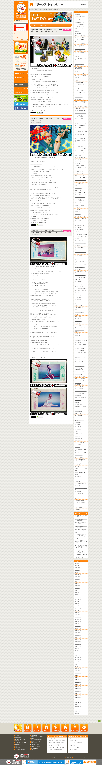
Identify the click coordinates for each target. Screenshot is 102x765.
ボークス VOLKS (73, 749)
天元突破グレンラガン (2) (80, 472)
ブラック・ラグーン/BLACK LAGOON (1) (80, 345)
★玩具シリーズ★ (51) (79, 205)
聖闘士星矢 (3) (78, 309)
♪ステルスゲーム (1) (79, 171)
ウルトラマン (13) (78, 413)
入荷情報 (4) (77, 509)
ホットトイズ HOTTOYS (75, 751)
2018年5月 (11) (78, 585)
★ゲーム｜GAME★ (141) (80, 92)
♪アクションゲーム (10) (79, 175)
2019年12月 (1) (78, 565)
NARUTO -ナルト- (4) (79, 307)
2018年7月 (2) (77, 581)
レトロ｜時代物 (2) (78, 227)
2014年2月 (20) (78, 697)
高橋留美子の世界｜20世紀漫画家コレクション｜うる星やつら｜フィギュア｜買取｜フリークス (47, 30)
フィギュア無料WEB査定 (20, 739)
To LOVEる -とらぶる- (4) (80, 295)
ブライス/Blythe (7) (78, 238)
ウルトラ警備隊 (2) (78, 411)
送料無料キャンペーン (35, 741)
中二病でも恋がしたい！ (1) (80, 479)
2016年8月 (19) (78, 630)
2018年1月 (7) (77, 594)
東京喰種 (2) (77, 335)
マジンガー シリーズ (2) (79, 380)
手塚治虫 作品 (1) (78, 321)
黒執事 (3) (77, 292)
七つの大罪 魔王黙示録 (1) (80, 267)
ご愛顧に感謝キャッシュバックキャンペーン (37, 736)
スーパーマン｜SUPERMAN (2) (80, 40)
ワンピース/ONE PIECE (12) (80, 290)
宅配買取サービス (18, 744)
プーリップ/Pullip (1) (79, 240)
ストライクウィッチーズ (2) (80, 355)
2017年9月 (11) (78, 603)
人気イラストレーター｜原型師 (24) (81, 489)
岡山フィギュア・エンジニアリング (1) (80, 87)
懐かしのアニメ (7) (78, 400)
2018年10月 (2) (78, 574)
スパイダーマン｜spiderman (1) (80, 53)
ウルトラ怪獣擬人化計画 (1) (80, 275)
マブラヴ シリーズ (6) (79, 118)
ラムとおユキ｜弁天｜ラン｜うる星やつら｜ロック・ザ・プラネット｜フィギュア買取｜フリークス (47, 231)
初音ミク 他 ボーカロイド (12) (81, 264)
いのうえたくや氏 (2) (79, 493)
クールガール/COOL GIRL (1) (80, 236)
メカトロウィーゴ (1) (79, 207)
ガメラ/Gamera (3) (78, 429)
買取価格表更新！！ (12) (80, 22)
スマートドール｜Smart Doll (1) (80, 253)
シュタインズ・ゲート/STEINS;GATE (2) (79, 116)
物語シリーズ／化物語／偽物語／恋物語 (57, 740)
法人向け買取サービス (19, 747)
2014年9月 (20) (78, 682)
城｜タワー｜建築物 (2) (79, 229)
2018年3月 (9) (77, 590)
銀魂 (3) (76, 314)
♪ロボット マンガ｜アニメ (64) (81, 364)
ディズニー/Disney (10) (79, 24)
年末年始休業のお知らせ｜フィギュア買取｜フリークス (81, 520)
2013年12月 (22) (78, 702)
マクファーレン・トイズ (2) (80, 223)
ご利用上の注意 (68, 757)
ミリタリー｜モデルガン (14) (80, 26)
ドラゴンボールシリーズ (54, 745)
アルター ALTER (73, 740)
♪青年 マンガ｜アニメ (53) (80, 327)
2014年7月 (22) (78, 686)
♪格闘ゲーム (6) (78, 190)
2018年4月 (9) (77, 588)
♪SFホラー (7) (77, 71)
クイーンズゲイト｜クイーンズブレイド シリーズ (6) (80, 200)
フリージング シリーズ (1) (80, 350)
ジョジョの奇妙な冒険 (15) (80, 283)
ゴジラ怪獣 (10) (78, 426)
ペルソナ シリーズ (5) (79, 150)
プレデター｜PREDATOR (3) (80, 75)
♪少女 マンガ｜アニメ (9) (80, 357)
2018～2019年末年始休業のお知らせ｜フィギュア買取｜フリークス (81, 531)
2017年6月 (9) (77, 610)
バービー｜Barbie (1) (79, 255)
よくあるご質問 (34, 748)
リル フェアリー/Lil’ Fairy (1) (80, 243)
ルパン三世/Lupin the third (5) (81, 340)
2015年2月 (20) (78, 670)
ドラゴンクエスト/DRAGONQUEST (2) (79, 128)
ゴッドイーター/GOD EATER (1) (80, 181)
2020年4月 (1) (77, 563)
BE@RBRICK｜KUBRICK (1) (80, 218)
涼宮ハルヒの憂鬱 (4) (79, 455)
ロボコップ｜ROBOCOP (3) (80, 35)
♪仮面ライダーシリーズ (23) (80, 406)
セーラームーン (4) (78, 359)
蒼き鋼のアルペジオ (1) (79, 348)
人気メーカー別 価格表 (35, 746)
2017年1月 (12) (78, 621)
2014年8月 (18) (78, 684)
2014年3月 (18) (78, 695)
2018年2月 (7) (77, 592)
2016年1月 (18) (78, 646)
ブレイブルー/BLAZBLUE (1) (80, 192)
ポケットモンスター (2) (79, 144)
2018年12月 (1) (78, 572)
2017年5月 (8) (77, 612)
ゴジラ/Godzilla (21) (79, 424)
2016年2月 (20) (78, 644)
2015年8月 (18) (78, 657)
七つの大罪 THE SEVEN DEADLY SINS (57, 751)
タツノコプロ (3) (78, 325)
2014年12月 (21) (78, 675)
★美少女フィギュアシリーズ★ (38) (81, 258)
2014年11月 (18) (78, 677)
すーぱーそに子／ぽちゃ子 (54, 738)
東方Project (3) (78, 202)
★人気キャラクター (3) (79, 500)
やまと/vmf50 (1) (78, 245)
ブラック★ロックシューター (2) (80, 272)
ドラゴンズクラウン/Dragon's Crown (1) (81, 135)
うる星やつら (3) (78, 297)
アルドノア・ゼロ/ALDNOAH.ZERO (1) (79, 384)
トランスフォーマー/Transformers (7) (79, 369)
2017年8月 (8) (77, 605)
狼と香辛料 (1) (78, 476)
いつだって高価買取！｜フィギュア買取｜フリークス (81, 527)
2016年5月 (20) (78, 637)
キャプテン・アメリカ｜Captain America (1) (80, 50)
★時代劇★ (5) (77, 485)
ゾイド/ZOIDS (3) (78, 374)
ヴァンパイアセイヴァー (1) (80, 194)
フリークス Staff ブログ (20, 749)
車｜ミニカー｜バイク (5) (80, 216)
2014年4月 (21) (78, 693)
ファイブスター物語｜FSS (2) (81, 391)
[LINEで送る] (40, 112)
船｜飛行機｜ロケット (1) (80, 231)
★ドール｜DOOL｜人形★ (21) (81, 234)
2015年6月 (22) (78, 661)
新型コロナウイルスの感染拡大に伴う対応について (81, 516)
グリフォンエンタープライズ (75, 747)
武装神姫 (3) (77, 209)
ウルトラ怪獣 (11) (78, 415)
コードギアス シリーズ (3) (80, 376)
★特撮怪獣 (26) (78, 422)
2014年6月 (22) (78, 688)
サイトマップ (85, 757)
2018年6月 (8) (77, 583)
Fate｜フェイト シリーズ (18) (81, 106)
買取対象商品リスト (35, 742)
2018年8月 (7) (77, 579)
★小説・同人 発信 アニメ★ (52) (80, 450)
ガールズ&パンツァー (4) (80, 342)
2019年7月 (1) (77, 567)
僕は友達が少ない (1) (79, 466)
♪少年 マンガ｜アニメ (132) (80, 279)
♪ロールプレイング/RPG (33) (80, 123)
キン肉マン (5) (78, 299)
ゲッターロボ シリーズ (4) (80, 366)
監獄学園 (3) (77, 333)
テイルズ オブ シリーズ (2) (80, 148)
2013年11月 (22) (78, 704)
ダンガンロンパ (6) (78, 188)
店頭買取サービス (18, 746)
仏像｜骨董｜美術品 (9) (79, 225)
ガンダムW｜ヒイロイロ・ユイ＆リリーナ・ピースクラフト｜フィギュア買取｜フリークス (81, 551)
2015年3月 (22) (78, 668)
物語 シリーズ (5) (78, 474)
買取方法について (18, 740)
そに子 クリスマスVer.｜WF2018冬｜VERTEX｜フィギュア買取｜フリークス (81, 541)
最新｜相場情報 (18, 737)
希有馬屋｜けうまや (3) (79, 90)
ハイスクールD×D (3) (79, 457)
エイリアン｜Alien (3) (79, 73)
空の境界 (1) (77, 481)
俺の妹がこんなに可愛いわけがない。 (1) (80, 463)
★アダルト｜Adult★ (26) (80, 82)
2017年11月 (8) (78, 599)
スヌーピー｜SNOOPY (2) (80, 502)
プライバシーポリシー (77, 757)
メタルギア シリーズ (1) (79, 173)
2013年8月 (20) (78, 711)
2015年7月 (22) (78, 659)
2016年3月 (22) (78, 641)
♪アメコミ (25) (78, 33)
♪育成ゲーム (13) (78, 155)
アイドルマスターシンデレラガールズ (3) (80, 162)
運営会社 (54, 757)
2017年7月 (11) (78, 608)
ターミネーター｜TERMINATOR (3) (78, 68)
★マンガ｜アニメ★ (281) (80, 277)
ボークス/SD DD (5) (79, 249)
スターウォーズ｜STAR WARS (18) (79, 65)
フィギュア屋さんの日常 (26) (80, 19)
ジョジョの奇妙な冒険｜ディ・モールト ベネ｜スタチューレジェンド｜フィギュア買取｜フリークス (81, 536)
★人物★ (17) (77, 436)
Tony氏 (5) (77, 498)
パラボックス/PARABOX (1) (80, 247)
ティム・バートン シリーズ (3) (80, 59)
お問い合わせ (34, 749)
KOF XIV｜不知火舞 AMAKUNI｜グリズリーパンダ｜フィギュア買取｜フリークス (81, 546)
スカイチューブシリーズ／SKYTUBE (56, 747)
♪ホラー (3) (77, 56)
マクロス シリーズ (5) (79, 386)
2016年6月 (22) (78, 635)
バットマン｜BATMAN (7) (80, 37)
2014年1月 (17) (78, 700)
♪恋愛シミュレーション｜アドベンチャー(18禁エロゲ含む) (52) (81, 103)
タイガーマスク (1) (78, 281)
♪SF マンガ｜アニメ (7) (79, 393)
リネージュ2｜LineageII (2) (80, 146)
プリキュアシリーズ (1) (79, 361)
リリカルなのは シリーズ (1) (80, 352)
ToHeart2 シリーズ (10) (79, 108)
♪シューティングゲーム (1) (80, 165)
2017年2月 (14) (78, 619)
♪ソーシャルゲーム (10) (79, 94)
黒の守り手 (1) (77, 269)
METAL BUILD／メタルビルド (55, 744)
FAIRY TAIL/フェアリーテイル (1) (81, 302)
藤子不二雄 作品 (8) (79, 318)
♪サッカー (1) (77, 447)
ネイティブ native (73, 744)
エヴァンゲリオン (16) (79, 286)
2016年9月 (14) (78, 628)
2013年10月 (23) (78, 706)
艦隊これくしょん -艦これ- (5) (81, 157)
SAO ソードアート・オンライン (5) (81, 469)
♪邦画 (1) (76, 80)
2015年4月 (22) (78, 666)
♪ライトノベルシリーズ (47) (80, 452)
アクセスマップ (61, 757)
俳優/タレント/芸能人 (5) (80, 442)
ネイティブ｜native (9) (79, 84)
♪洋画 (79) (77, 31)
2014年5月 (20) (78, 691)
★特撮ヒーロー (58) (79, 404)
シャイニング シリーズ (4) (80, 125)
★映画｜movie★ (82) (79, 28)
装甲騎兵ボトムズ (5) (79, 388)
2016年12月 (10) (78, 623)
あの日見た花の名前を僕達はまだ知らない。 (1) (80, 460)
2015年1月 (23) (78, 673)
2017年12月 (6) (78, 597)
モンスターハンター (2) (79, 183)
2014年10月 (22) (78, 679)
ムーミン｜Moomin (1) (79, 504)
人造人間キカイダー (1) (79, 420)
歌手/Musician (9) (78, 438)
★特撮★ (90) (77, 402)
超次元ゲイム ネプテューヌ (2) (80, 141)
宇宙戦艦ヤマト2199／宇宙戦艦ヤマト (56, 749)
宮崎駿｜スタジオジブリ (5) (80, 397)
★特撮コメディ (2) (78, 433)
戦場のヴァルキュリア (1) (80, 138)
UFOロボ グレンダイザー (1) (80, 378)
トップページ (18, 735)
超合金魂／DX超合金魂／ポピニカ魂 (56, 742)
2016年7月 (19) (78, 632)
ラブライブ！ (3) (78, 159)
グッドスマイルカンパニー (75, 738)
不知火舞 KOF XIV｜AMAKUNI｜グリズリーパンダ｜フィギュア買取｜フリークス (81, 556)
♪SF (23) (76, 61)
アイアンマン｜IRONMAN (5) (81, 43)
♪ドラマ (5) (77, 77)
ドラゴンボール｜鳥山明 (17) (80, 288)
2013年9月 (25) (78, 709)
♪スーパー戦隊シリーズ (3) (80, 418)
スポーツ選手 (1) (78, 444)
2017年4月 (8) (77, 614)
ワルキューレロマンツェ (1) (80, 113)
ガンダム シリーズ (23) (79, 371)
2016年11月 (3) (78, 626)
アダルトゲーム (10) (79, 121)
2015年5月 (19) (78, 664)
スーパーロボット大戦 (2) (80, 152)
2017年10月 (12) (78, 601)
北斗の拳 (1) (77, 323)
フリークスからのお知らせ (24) (80, 17)
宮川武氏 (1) (77, 496)
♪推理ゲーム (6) (78, 185)
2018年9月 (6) (77, 576)
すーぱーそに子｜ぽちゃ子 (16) (80, 262)
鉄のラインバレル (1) (79, 305)
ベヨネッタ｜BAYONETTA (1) (81, 177)
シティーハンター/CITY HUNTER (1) (79, 331)
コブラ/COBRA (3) (78, 338)
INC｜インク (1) (78, 220)
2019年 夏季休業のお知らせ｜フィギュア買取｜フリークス (81, 523)
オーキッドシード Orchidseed (76, 742)
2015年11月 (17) (78, 650)
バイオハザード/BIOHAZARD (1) (80, 168)
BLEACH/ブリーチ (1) (79, 312)
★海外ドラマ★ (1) (78, 507)
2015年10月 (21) (78, 653)
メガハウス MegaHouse (74, 745)
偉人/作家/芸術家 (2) (79, 440)
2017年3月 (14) (78, 617)
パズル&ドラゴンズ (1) (79, 99)
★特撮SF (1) (77, 431)
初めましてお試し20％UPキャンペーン (37, 739)
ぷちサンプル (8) (78, 214)
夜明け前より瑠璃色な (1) (80, 110)
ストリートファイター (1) (80, 197)
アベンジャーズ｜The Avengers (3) (79, 46)
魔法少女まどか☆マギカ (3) (80, 483)
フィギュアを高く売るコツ (20, 742)
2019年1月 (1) (77, 570)
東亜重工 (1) (77, 211)
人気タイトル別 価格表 (35, 744)
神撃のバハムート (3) (79, 97)
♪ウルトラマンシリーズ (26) (80, 408)
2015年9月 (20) (78, 655)
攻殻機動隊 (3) (78, 395)
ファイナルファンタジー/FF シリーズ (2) (81, 132)
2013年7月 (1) (77, 713)
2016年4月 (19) (78, 639)
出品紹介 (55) (77, 14)
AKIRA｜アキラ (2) (78, 316)
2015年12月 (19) (78, 648)
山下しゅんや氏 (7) (78, 491)
